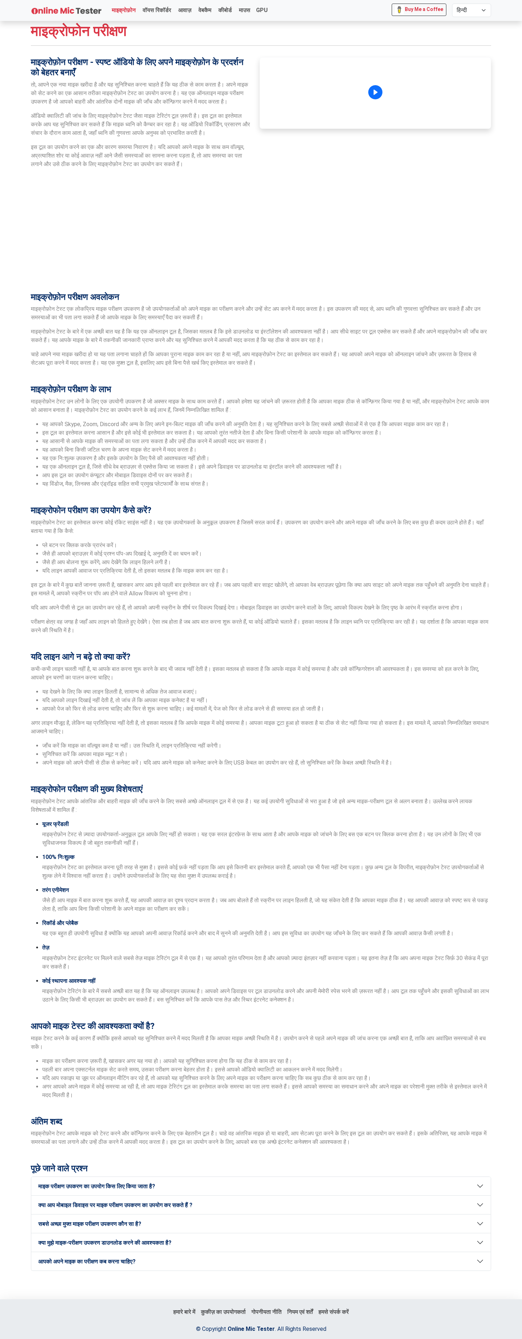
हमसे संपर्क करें (334, 1311)
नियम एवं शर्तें (300, 1311)
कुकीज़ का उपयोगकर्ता (223, 1311)
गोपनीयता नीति (266, 1311)
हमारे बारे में (184, 1311)
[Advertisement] (261, 233)
